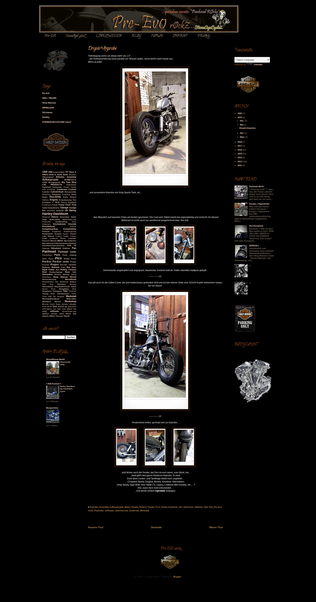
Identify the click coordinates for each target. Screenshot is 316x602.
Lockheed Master (58, 238)
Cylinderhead (57, 192)
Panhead (49, 251)
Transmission (63, 294)
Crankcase (62, 189)
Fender (151, 507)
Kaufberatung (61, 222)
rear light (57, 309)
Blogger (177, 576)
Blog (74, 182)
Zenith (52, 304)
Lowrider (72, 238)
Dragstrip (66, 194)
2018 (240, 142)
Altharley (60, 177)
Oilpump (45, 248)
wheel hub (71, 314)
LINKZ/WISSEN (108, 36)
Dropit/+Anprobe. (247, 128)
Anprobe (94, 507)
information (47, 309)
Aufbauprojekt (116, 507)
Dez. (242, 121)
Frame (62, 205)
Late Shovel (48, 236)
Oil (75, 245)
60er (63, 172)
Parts (57, 254)
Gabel (45, 208)
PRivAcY (203, 36)
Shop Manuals (49, 103)
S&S (74, 272)
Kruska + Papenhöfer (259, 204)
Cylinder (46, 192)
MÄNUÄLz (254, 245)
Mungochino (52, 408)
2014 (240, 157)
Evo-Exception (256, 226)
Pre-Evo (46, 261)
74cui (71, 172)
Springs (73, 284)
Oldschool (188, 507)
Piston (66, 259)
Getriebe (60, 211)
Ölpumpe (59, 316)
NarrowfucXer (70, 241)
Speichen (61, 284)
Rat (68, 267)
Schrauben (47, 274)
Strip (74, 289)
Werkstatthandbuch (50, 299)
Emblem (45, 200)
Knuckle (72, 224)
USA (50, 296)
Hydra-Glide (54, 219)
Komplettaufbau (50, 229)
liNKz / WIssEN (49, 98)
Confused (51, 189)
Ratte (74, 267)
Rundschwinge (56, 272)
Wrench (45, 304)
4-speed (56, 172)
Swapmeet (47, 291)
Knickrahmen (59, 224)
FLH (158, 507)
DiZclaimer (47, 112)
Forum (55, 205)
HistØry (46, 117)
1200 (44, 172)
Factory (64, 202)
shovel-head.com (69, 311)
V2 (54, 296)
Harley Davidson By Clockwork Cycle (67, 388)
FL (53, 202)
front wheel (47, 307)
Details (134, 507)
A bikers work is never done (59, 173)
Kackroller (46, 222)
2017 (240, 146)
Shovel (73, 277)
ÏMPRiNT (180, 36)
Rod (57, 270)
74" (66, 172)
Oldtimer (198, 507)
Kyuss (65, 234)
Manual (53, 241)
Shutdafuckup (48, 282)
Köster (73, 234)
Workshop (70, 301)
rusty (44, 311)
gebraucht (72, 307)
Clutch (66, 187)
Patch (44, 259)
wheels (45, 316)
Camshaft (46, 187)
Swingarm (57, 291)
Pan (74, 248)
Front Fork (70, 205)
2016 (240, 150)
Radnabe (99, 510)
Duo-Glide (55, 196)
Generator (51, 211)
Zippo (58, 304)
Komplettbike (69, 229)
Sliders (73, 282)
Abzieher (72, 175)
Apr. (242, 133)
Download (56, 194)
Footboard (46, 205)
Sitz (56, 282)
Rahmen (56, 267)
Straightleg (64, 289)
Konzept (45, 231)
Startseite (156, 527)
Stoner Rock (48, 289)
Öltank (67, 316)
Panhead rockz (67, 251)
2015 (240, 154)
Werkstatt (144, 510)
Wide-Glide (71, 299)
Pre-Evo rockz (60, 261)
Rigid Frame (48, 269)
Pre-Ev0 (50, 36)
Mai (242, 125)
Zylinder (65, 304)
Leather (59, 236)
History (54, 217)
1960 (50, 172)
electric (72, 304)
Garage (64, 207)
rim (74, 309)
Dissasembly (70, 192)
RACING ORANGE (68, 265)
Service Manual (61, 274)
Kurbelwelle (47, 234)
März (242, 137)
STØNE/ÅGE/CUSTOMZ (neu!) (56, 122)
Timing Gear (48, 294)
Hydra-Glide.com (69, 220)
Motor (60, 241)
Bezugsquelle (54, 182)
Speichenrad (121, 510)
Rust (67, 272)
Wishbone (46, 302)
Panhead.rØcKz (256, 186)
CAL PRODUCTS (52, 185)
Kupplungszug (70, 231)
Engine (54, 199)
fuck (55, 306)
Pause (50, 259)
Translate (258, 64)
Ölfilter (52, 316)
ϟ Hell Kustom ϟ (53, 384)
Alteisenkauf (47, 177)
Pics (58, 258)
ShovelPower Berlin (55, 359)
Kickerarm (46, 224)
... (250, 265)
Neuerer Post (95, 527)
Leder (66, 236)
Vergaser (60, 296)
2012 (240, 165)
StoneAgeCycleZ (76, 36)
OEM (69, 245)
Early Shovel (69, 197)
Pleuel (73, 259)
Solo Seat (47, 284)
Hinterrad (46, 217)
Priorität (45, 265)
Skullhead (64, 282)
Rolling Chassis (68, 269)
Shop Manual (60, 277)
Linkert (73, 236)
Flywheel (72, 202)
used (61, 314)
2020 (240, 113)
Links (44, 238)
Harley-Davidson (169, 507)
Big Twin (66, 182)
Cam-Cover (71, 185)
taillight (54, 314)
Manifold (46, 241)
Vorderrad (134, 510)
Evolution (46, 202)
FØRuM (157, 36)
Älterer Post (216, 527)
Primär (73, 262)
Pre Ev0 (45, 93)
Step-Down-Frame (62, 287)
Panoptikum (47, 255)
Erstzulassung (65, 200)
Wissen (57, 302)
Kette (74, 222)
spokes (45, 314)
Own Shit (208, 507)
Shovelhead (70, 279)
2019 (240, 117)
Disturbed (46, 194)
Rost (44, 272)
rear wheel (67, 309)
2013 (240, 161)
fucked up (62, 306)
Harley (72, 210)
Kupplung (56, 231)
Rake (63, 267)
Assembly (104, 507)
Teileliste (72, 291)
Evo (74, 200)
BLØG (136, 36)
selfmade (109, 510)
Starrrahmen (47, 287)
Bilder (127, 507)
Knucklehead (48, 226)
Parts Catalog (69, 255)
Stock (73, 287)
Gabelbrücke (54, 208)
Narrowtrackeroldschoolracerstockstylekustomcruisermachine (59, 244)
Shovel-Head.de (49, 279)
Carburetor (57, 187)
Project (54, 264)
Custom (72, 189)
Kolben (73, 226)
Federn (142, 507)
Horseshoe (64, 217)
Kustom (58, 234)
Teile (65, 291)
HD (180, 507)
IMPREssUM (48, 108)
